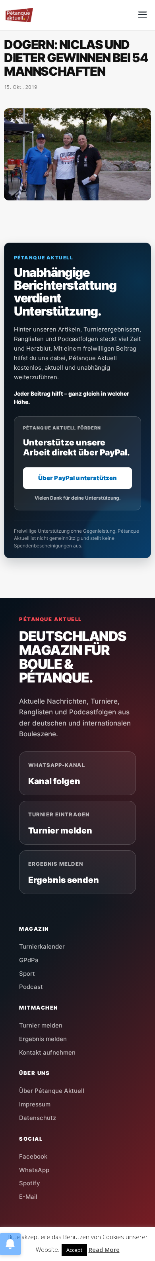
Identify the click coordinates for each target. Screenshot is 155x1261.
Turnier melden (40, 1025)
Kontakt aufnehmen (47, 1052)
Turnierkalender (42, 946)
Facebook (33, 1156)
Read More (104, 1249)
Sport (27, 973)
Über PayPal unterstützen (77, 478)
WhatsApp (34, 1170)
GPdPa (29, 960)
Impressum (34, 1104)
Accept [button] (74, 1249)
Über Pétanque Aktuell (51, 1090)
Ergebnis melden (43, 1039)
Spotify (29, 1183)
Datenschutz (37, 1118)
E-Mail (28, 1196)
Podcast (31, 986)
